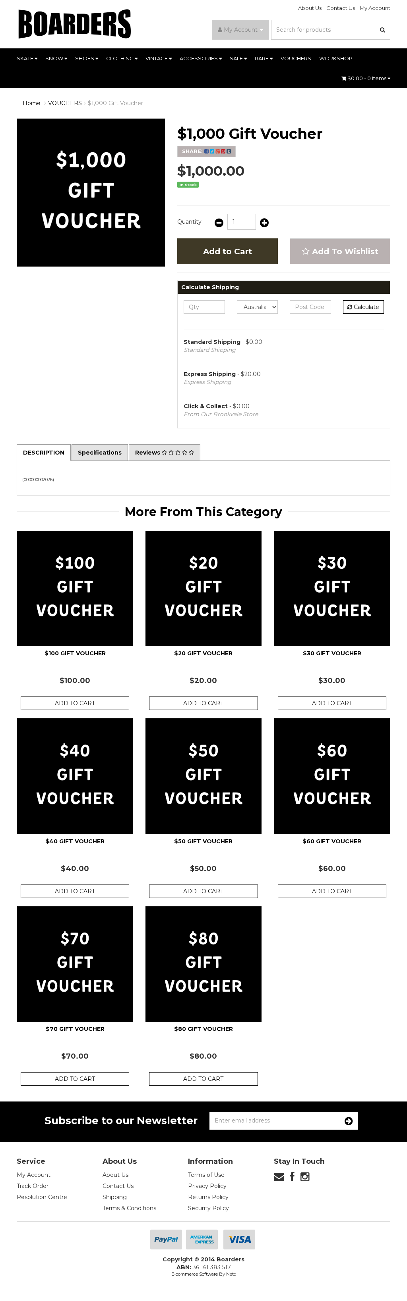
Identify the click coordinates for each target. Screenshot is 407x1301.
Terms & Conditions (129, 1208)
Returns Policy (208, 1197)
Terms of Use (206, 1174)
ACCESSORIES (199, 58)
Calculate (365, 307)
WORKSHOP (336, 58)
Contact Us (340, 8)
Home (32, 103)
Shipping (115, 1197)
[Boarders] (75, 23)
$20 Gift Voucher (203, 653)
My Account (375, 8)
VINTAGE (157, 58)
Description (43, 452)
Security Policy (208, 1208)
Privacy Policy (207, 1186)
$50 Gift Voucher (203, 841)
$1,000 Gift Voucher (115, 103)
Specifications (100, 452)
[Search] (382, 30)
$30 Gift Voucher (332, 653)
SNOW (54, 58)
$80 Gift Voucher (203, 1028)
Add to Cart (227, 251)
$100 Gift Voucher (75, 653)
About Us (310, 8)
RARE (262, 58)
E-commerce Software (194, 1274)
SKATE (26, 58)
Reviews (148, 452)
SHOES (85, 58)
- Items (367, 78)
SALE (237, 58)
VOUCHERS (296, 58)
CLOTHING (120, 58)
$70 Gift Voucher (75, 1028)
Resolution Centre (42, 1197)
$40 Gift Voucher (75, 841)
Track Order (32, 1186)
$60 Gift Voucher (331, 841)
